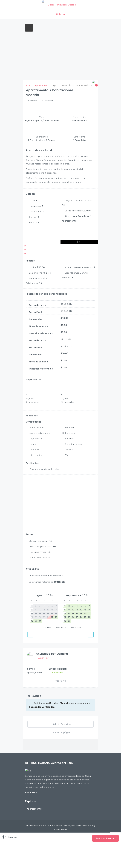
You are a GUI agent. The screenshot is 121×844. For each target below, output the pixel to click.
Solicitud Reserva (105, 838)
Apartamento (34, 808)
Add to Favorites (61, 724)
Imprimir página (61, 732)
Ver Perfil (60, 681)
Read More (31, 792)
